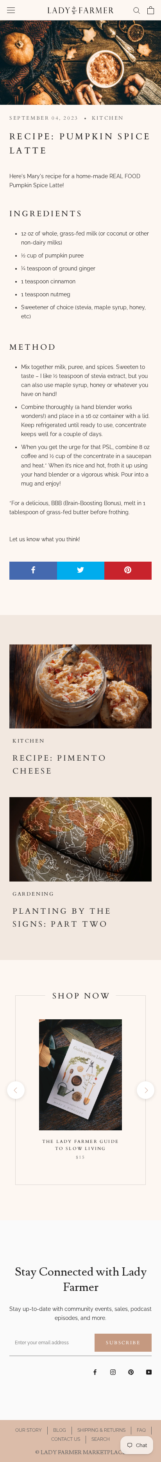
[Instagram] (113, 1371)
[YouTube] (149, 1371)
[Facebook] (95, 1371)
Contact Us (65, 1439)
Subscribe (123, 1343)
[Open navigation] (11, 10)
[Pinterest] (131, 1371)
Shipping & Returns (101, 1430)
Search (100, 1439)
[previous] (15, 1090)
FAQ (141, 1430)
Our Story (28, 1430)
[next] (145, 1090)
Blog (59, 1430)
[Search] (136, 10)
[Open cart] (150, 10)
